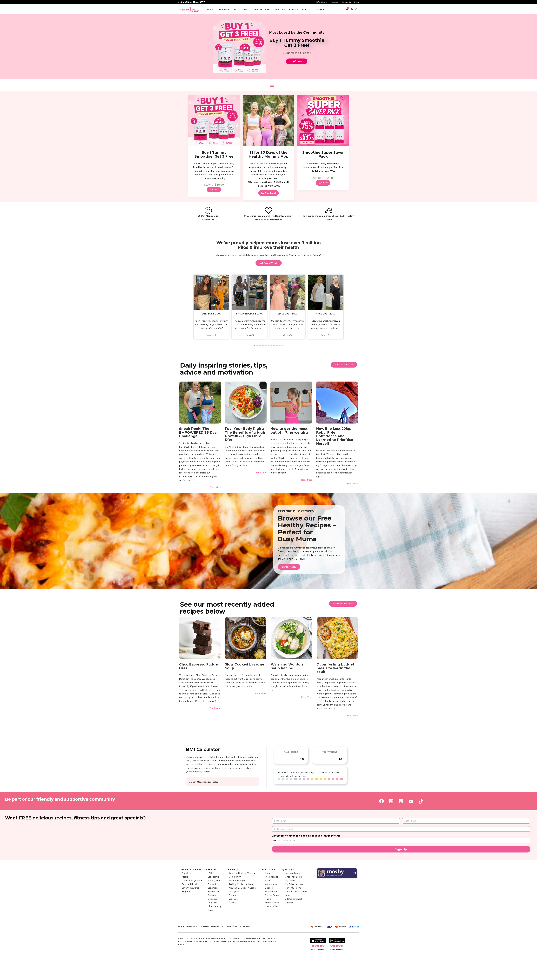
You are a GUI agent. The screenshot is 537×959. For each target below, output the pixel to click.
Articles (306, 9)
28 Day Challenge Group (241, 884)
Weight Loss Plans (228, 9)
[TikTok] (421, 801)
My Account (288, 869)
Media (185, 876)
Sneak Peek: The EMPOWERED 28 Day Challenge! (198, 432)
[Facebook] (381, 801)
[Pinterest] (401, 801)
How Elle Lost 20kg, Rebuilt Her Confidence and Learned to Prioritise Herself (334, 436)
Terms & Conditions (242, 926)
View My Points (293, 887)
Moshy (210, 9)
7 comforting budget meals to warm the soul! (335, 668)
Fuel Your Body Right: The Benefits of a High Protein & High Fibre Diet (245, 434)
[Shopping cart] (346, 9)
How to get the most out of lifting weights (289, 430)
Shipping (212, 898)
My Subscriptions (294, 884)
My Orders (290, 880)
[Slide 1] (263, 86)
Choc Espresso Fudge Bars (198, 666)
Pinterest (233, 895)
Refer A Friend (321, 2)
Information (210, 869)
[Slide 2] (268, 86)
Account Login (292, 873)
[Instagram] (391, 801)
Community (321, 9)
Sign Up (401, 849)
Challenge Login (293, 876)
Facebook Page (237, 880)
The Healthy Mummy (189, 869)
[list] (268, 48)
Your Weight (329, 751)
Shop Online (268, 869)
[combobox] (276, 840)
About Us (334, 2)
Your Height (291, 751)
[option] (211, 307)
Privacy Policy (215, 880)
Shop (245, 9)
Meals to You (271, 906)
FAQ (210, 873)
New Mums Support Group (242, 887)
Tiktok (232, 902)
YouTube (233, 898)
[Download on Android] (337, 940)
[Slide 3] (273, 86)
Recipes (292, 9)
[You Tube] (411, 801)
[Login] (352, 9)
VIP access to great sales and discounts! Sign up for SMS (306, 836)
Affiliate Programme (192, 880)
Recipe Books (272, 895)
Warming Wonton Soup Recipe (287, 666)
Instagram (234, 891)
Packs (268, 898)
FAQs (356, 2)
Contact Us (346, 2)
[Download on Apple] (318, 940)
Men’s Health (272, 902)
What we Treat (261, 9)
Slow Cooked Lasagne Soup (244, 666)
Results (279, 9)
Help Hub (212, 902)
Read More (215, 487)
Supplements (272, 891)
